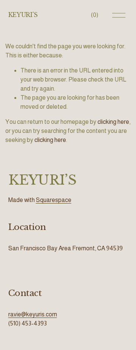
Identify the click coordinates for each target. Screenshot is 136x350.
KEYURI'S (23, 15)
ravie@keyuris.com (32, 314)
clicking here (113, 122)
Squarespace (53, 200)
